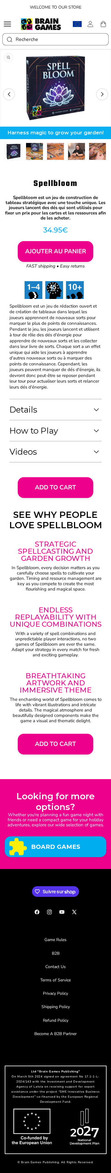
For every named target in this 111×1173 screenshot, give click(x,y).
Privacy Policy (55, 993)
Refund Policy (55, 1020)
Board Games (55, 846)
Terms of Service (55, 980)
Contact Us (55, 967)
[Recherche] (9, 39)
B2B (55, 953)
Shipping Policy (55, 1007)
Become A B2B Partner (55, 1034)
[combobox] (55, 39)
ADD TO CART (55, 487)
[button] (9, 94)
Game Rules (55, 940)
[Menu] (8, 24)
